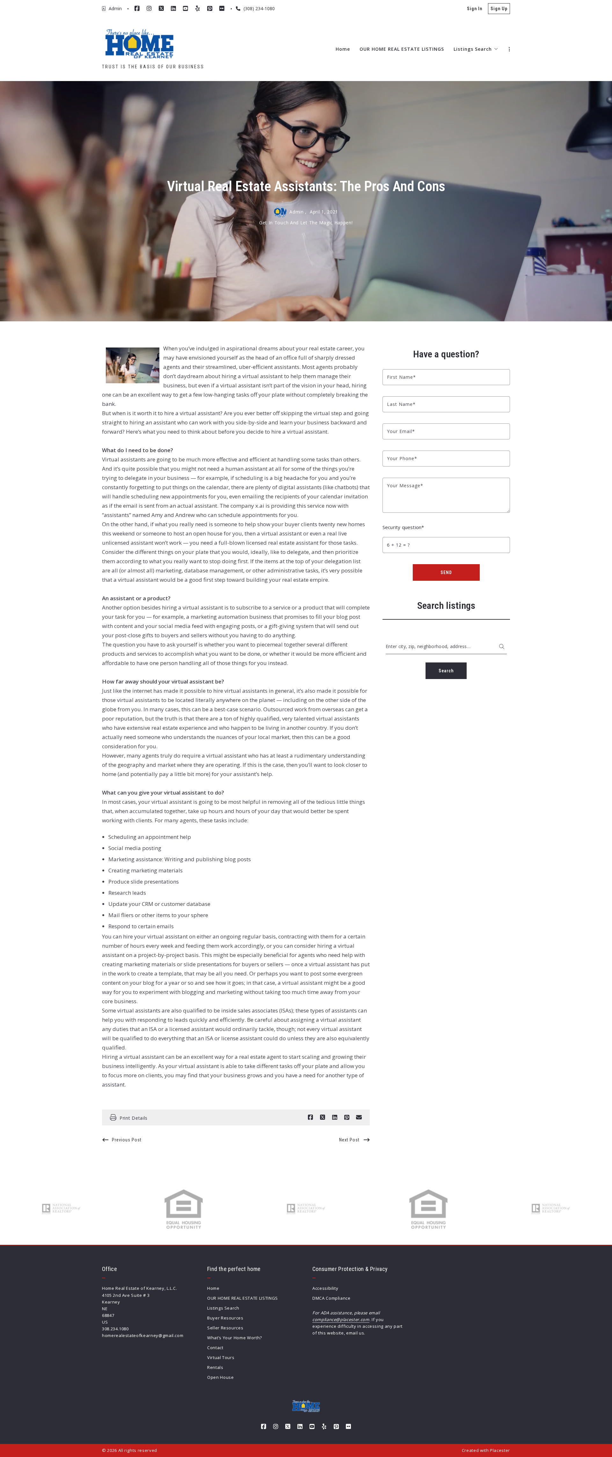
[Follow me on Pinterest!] (210, 8)
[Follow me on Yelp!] (197, 8)
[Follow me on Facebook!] (137, 8)
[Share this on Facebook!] (310, 1117)
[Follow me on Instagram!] (149, 8)
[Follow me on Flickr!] (222, 8)
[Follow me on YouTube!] (185, 8)
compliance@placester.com (340, 1319)
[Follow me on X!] (161, 8)
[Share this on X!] (322, 1117)
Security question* (403, 527)
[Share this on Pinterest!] (347, 1117)
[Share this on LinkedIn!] (335, 1117)
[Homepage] (139, 44)
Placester (500, 1450)
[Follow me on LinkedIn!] (173, 8)
